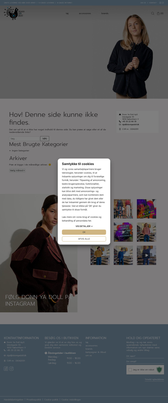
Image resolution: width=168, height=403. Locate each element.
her (89, 220)
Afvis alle (84, 238)
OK (84, 232)
